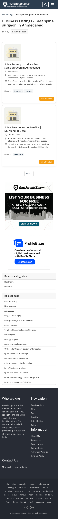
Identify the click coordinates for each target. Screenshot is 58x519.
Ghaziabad (19, 491)
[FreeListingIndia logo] (17, 4)
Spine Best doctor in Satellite (16, 372)
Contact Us (36, 440)
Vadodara (40, 502)
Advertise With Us (39, 452)
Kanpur (23, 494)
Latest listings (37, 421)
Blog (33, 409)
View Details (46, 98)
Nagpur (39, 498)
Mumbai (29, 498)
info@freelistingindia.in (16, 467)
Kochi (31, 494)
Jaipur (14, 494)
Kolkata (39, 494)
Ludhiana (10, 498)
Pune (15, 502)
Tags (33, 413)
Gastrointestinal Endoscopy (15, 344)
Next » (29, 173)
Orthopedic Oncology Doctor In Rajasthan (21, 377)
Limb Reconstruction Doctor (16, 358)
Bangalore (23, 484)
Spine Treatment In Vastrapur (16, 353)
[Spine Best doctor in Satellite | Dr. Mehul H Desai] (13, 116)
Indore (6, 494)
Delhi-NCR (46, 487)
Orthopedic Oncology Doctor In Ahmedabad (22, 349)
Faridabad (8, 491)
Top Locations (37, 405)
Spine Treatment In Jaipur (15, 368)
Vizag (49, 502)
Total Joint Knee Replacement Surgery (20, 330)
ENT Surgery (9, 334)
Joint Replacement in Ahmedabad (18, 363)
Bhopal (33, 484)
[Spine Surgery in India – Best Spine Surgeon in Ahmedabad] (13, 52)
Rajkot (23, 502)
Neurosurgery (10, 306)
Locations (35, 417)
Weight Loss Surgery (12, 315)
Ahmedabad (11, 484)
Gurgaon (36, 491)
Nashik (48, 498)
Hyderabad (48, 491)
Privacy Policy (37, 448)
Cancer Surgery (10, 325)
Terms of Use (37, 444)
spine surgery (10, 311)
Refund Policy (37, 456)
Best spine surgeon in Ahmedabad (18, 320)
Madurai (19, 498)
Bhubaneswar (45, 484)
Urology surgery (11, 339)
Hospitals (28, 91)
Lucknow (49, 494)
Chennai (22, 487)
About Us (35, 436)
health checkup (10, 301)
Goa (28, 491)
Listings (10, 14)
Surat (31, 502)
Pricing (34, 425)
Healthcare (18, 91)
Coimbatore (34, 487)
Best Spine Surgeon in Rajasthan (17, 382)
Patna (7, 502)
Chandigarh (11, 487)
